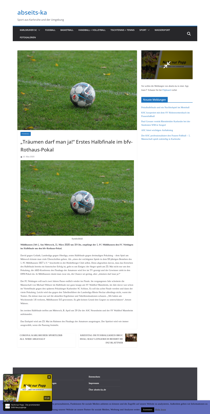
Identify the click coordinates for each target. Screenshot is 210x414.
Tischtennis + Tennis (123, 30)
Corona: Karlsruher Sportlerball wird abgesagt (41, 337)
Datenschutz (94, 377)
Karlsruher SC (28, 30)
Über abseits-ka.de (97, 390)
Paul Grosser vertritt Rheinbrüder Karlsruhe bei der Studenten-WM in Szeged (165, 123)
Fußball (50, 30)
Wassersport (162, 30)
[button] (38, 30)
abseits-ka (32, 12)
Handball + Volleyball (92, 30)
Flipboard (166, 90)
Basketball (66, 30)
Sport (142, 30)
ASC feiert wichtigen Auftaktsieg (157, 130)
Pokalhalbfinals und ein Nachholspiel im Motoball (165, 107)
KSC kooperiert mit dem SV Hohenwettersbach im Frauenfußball (165, 114)
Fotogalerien (28, 37)
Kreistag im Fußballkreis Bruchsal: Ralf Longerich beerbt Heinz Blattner (101, 339)
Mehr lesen (160, 410)
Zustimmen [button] (147, 410)
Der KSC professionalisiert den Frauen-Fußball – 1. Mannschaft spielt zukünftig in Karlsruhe (165, 137)
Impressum (94, 383)
